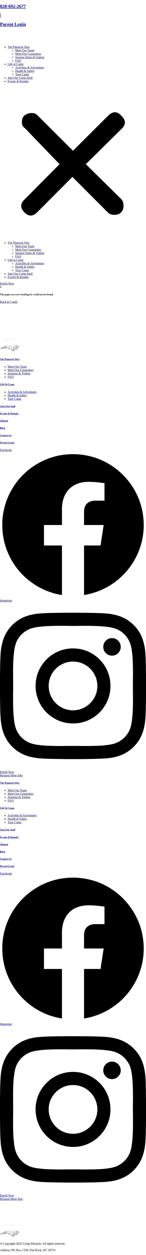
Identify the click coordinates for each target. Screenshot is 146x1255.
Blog (2, 428)
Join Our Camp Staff (20, 77)
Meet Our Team (24, 50)
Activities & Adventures (29, 67)
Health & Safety (25, 71)
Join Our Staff (7, 406)
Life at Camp (15, 64)
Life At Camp (7, 384)
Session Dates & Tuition (29, 57)
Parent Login (13, 24)
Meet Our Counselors (28, 53)
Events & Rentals (18, 81)
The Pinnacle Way (19, 47)
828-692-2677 (13, 6)
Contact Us (6, 435)
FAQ (18, 60)
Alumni (4, 420)
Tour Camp (22, 74)
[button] (73, 162)
